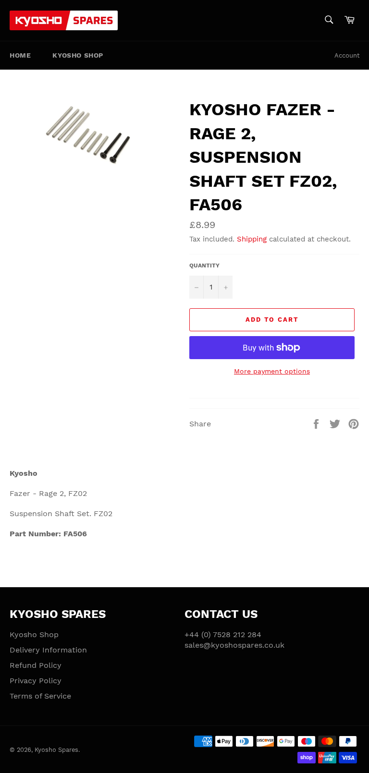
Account (346, 55)
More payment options (272, 371)
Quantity (204, 265)
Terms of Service (40, 696)
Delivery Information (48, 649)
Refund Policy (36, 665)
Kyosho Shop (77, 55)
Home (20, 55)
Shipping (252, 239)
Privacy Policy (36, 680)
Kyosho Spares (56, 749)
